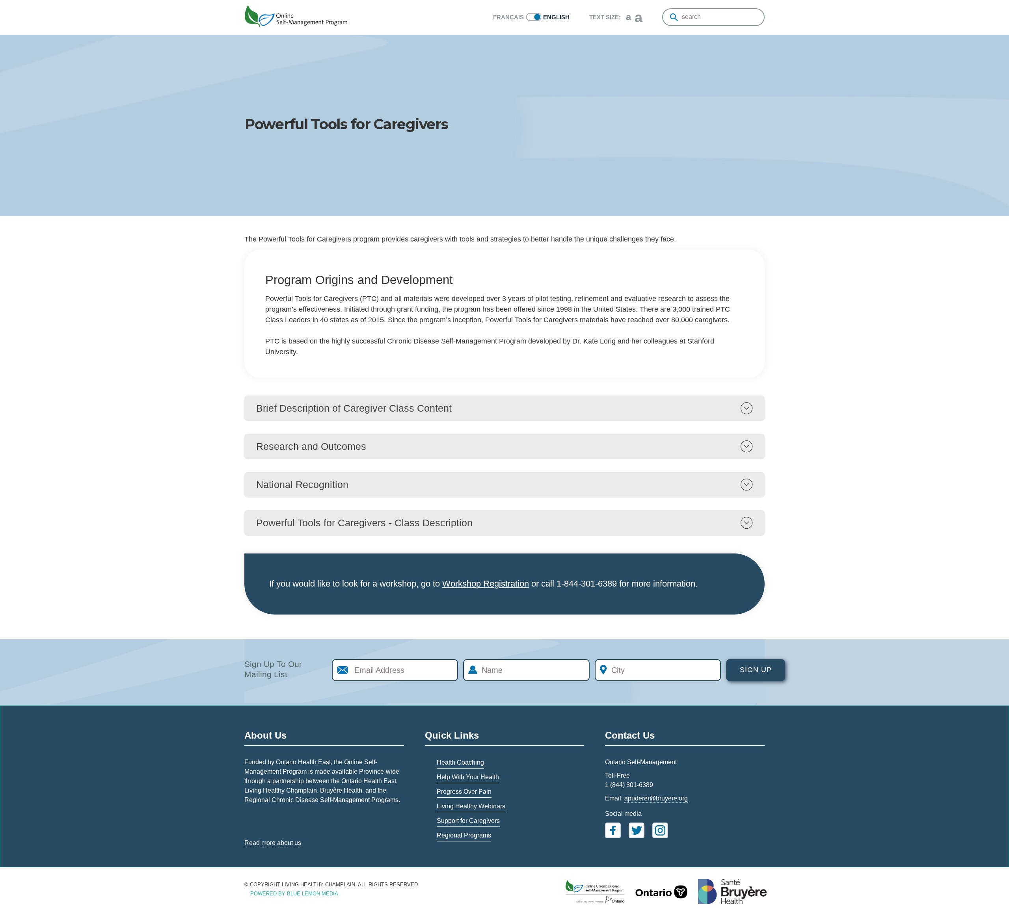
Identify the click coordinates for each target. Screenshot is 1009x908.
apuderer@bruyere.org (656, 798)
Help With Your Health (468, 777)
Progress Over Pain (464, 791)
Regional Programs (464, 835)
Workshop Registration (485, 584)
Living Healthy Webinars (471, 806)
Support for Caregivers (468, 820)
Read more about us (272, 842)
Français (508, 17)
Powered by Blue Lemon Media (294, 894)
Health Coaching (460, 762)
